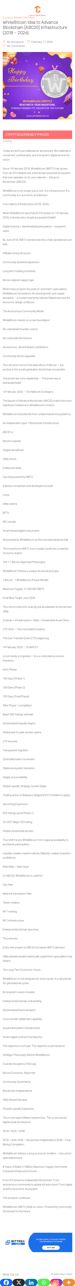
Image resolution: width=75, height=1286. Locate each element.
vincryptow (17, 42)
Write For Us (11, 1274)
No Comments (16, 46)
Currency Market (12, 17)
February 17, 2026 (42, 42)
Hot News (29, 17)
